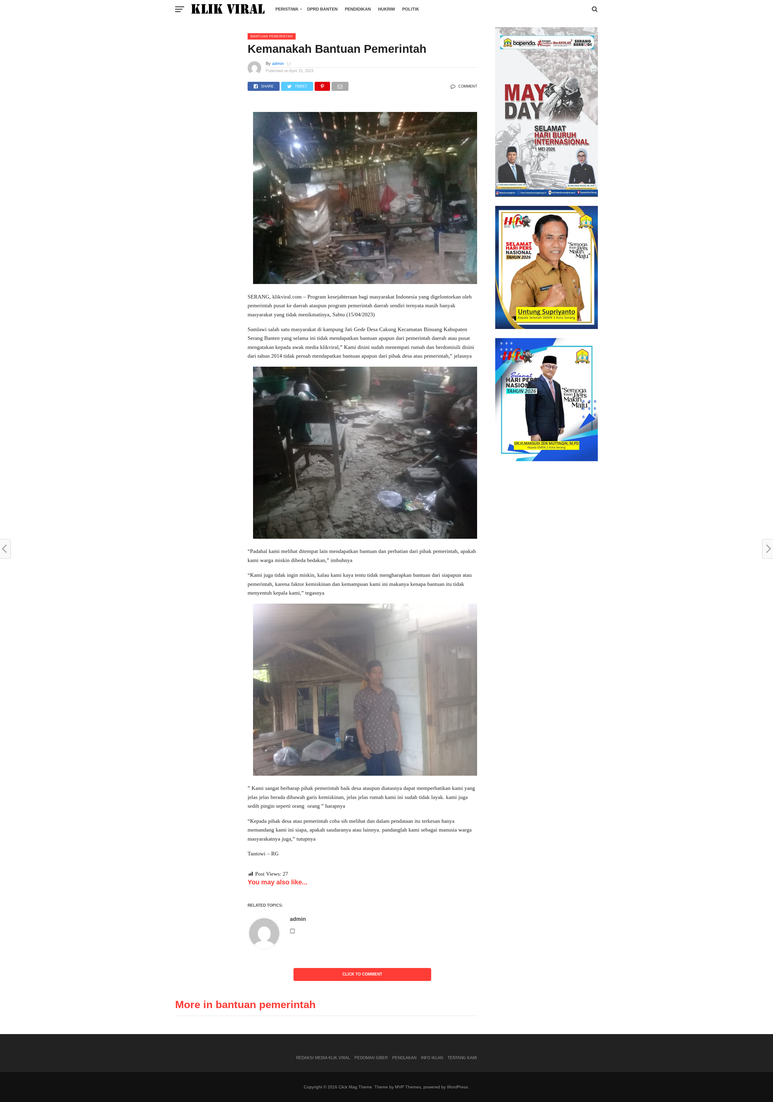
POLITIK (410, 9)
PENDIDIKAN (358, 9)
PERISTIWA (286, 9)
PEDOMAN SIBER (371, 1058)
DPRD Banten (322, 9)
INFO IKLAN (432, 1058)
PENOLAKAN (404, 1058)
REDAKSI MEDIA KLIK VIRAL (323, 1058)
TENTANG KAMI (462, 1058)
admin (278, 63)
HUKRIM (386, 9)
